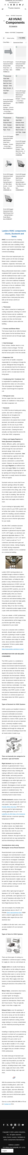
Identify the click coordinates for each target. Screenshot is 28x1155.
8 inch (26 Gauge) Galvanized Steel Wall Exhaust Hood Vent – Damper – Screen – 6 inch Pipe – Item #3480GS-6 (8, 142)
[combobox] (11, 38)
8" (26, 42)
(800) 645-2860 (16, 1101)
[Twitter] (8, 5)
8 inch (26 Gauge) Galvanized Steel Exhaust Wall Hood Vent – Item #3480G (21, 65)
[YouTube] (20, 5)
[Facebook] (5, 5)
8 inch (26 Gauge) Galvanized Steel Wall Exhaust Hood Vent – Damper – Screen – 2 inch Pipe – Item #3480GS (21, 96)
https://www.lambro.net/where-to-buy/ (13, 649)
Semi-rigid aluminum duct (14, 912)
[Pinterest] (11, 5)
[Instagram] (17, 5)
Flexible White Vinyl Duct (9, 807)
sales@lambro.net (14, 2)
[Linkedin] (14, 5)
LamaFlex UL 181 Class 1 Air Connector (13, 814)
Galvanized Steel (18, 42)
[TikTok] (23, 5)
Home (7, 15)
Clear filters (6, 42)
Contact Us (7, 1104)
